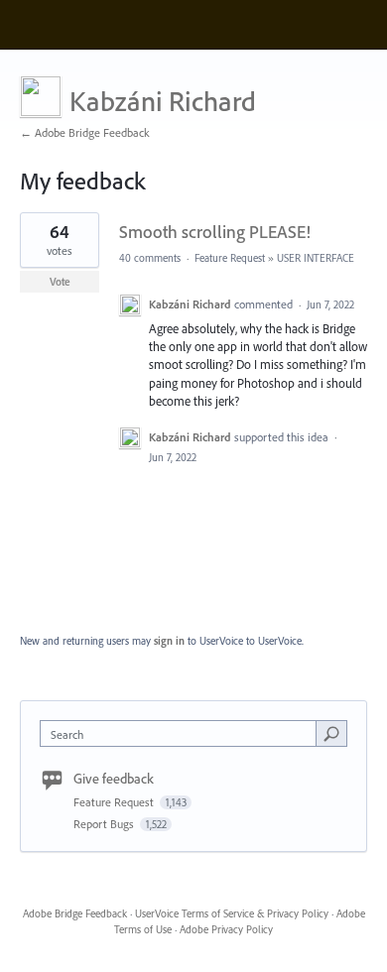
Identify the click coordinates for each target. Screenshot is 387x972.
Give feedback (113, 779)
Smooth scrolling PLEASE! (215, 231)
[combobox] (183, 733)
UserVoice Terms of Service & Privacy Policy (231, 913)
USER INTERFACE (315, 258)
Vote (60, 282)
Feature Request (229, 258)
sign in (169, 641)
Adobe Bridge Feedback (75, 913)
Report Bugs (105, 823)
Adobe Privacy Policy (226, 929)
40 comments (150, 258)
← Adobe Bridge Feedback (85, 132)
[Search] (331, 733)
